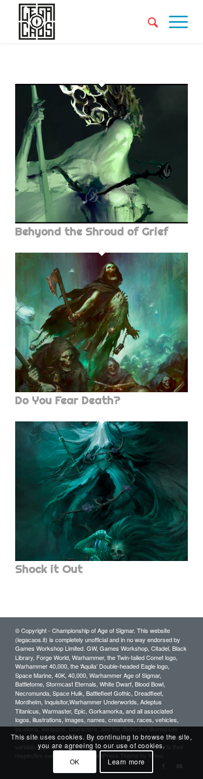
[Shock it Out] (101, 559)
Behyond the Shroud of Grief (91, 231)
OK (75, 761)
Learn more (126, 761)
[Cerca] (147, 21)
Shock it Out (49, 569)
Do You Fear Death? (67, 400)
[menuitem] (147, 21)
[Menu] (173, 21)
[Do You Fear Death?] (101, 390)
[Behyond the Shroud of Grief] (101, 221)
